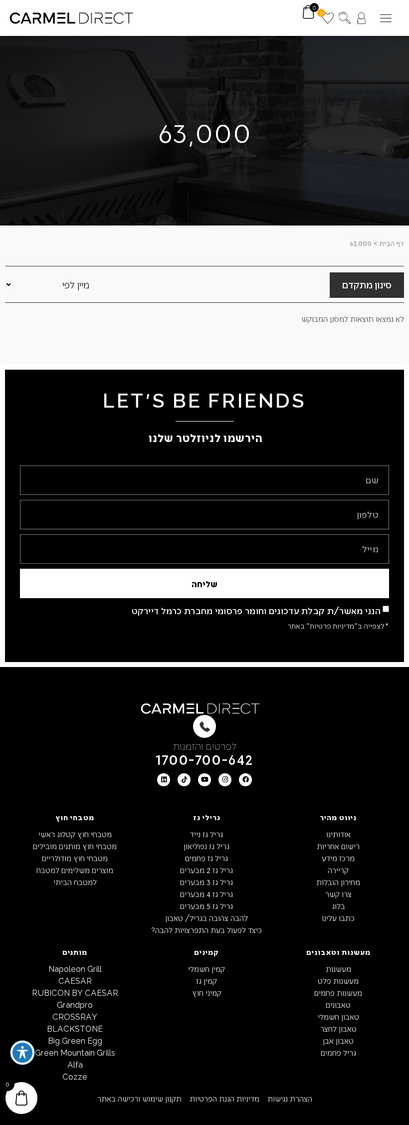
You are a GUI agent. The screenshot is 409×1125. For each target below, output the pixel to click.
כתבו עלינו (338, 917)
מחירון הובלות (338, 882)
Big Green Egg (75, 1040)
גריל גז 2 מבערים (206, 870)
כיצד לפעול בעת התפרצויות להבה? (206, 929)
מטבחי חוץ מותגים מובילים (75, 846)
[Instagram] (224, 779)
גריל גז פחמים (206, 858)
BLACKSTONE (75, 1028)
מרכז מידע (338, 858)
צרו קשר (338, 894)
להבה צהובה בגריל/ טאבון (206, 917)
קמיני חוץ (206, 992)
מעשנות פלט (338, 980)
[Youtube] (204, 779)
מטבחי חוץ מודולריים (75, 858)
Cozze (74, 1076)
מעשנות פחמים (338, 992)
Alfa (75, 1064)
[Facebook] (245, 779)
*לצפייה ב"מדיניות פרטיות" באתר (338, 625)
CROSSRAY (74, 1016)
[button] (386, 18)
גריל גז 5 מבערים (206, 905)
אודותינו (338, 834)
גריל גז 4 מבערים (206, 894)
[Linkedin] (163, 779)
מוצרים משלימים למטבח (74, 870)
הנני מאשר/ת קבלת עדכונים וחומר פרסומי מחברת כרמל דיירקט (256, 610)
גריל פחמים (338, 1052)
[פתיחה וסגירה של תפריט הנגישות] (22, 1053)
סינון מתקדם (367, 284)
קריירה (338, 870)
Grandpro (75, 1004)
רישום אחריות (338, 846)
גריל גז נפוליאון (206, 846)
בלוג (338, 905)
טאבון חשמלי (338, 1016)
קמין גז (206, 980)
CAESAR (75, 980)
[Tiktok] (184, 779)
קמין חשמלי (206, 968)
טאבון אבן (338, 1040)
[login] (361, 18)
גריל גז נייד (206, 834)
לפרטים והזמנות (204, 745)
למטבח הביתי (75, 882)
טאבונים (338, 1004)
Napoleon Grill (75, 968)
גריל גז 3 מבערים (206, 882)
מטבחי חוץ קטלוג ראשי (75, 834)
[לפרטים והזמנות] (204, 726)
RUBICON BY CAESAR (75, 992)
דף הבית (391, 243)
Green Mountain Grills (75, 1052)
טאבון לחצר (338, 1028)
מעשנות (338, 968)
